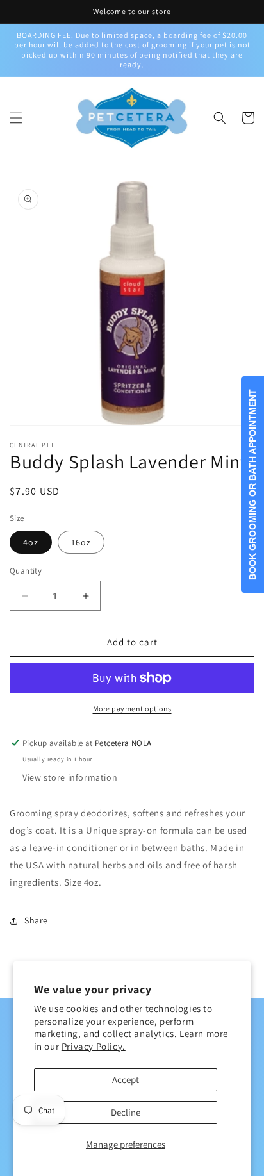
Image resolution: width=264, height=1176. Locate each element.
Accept (125, 1079)
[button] (16, 118)
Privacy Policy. (94, 1046)
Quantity (26, 570)
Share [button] (36, 920)
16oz (81, 542)
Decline (125, 1112)
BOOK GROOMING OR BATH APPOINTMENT (252, 484)
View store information (69, 777)
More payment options (132, 708)
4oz (30, 542)
